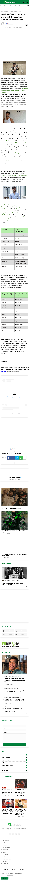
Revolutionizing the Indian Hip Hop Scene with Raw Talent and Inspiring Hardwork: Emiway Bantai (20, 812)
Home (2, 10)
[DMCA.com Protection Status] (10, 646)
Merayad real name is (7, 129)
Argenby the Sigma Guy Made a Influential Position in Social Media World (14, 680)
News (15, 762)
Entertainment (15, 757)
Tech (16, 6)
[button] (27, 2)
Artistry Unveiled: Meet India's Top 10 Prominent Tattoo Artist (14, 555)
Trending (21, 6)
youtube (22, 634)
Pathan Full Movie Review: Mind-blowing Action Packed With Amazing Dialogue (8, 811)
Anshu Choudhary (14, 478)
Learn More (10, 875)
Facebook (11, 458)
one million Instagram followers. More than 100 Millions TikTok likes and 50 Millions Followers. (14, 137)
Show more (25, 485)
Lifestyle (5, 861)
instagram (9, 634)
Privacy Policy (21, 869)
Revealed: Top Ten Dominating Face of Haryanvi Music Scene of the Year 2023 (14, 700)
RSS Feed (5, 849)
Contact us (13, 869)
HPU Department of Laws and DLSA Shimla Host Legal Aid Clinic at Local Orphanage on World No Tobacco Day (14, 583)
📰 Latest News (4, 6)
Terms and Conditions (18, 871)
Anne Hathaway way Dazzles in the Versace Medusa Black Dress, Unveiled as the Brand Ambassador (15, 710)
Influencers (10, 453)
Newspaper (6, 840)
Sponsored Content (14, 765)
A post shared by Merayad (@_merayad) (14, 413)
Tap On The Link (19, 330)
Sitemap (5, 845)
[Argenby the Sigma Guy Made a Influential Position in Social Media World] (14, 664)
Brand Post (14, 755)
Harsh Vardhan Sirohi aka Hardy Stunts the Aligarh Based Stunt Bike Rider (13, 531)
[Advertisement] (14, 606)
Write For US (6, 843)
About (6, 869)
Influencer (5, 857)
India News (11, 6)
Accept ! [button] (5, 878)
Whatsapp (21, 458)
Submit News (6, 847)
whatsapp (21, 630)
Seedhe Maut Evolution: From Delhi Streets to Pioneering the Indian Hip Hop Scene (13, 507)
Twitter (17, 458)
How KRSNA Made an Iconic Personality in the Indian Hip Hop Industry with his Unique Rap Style (20, 792)
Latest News (8, 10)
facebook (9, 630)
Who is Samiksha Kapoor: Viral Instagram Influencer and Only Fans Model (15, 690)
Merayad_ (16, 149)
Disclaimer (7, 871)
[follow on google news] (9, 24)
